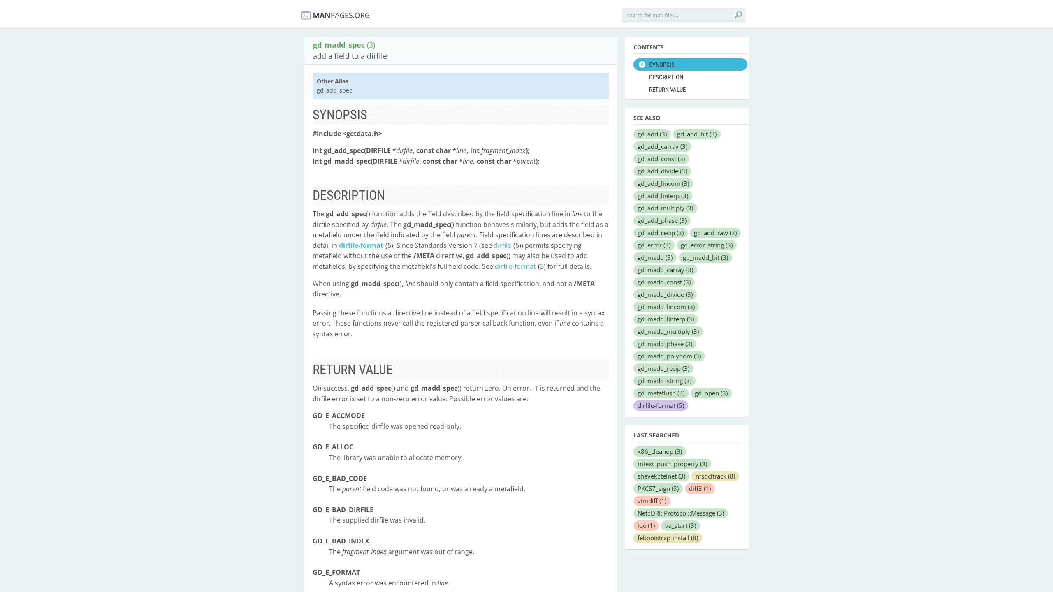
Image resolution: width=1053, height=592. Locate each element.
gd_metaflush (661, 393)
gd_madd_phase (665, 344)
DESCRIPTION (666, 77)
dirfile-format (361, 245)
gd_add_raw (715, 233)
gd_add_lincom (663, 183)
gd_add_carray (662, 146)
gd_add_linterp (663, 196)
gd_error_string (707, 245)
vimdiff (652, 501)
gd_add (652, 134)
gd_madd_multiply (668, 331)
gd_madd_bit (705, 257)
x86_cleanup (660, 451)
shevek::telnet (661, 476)
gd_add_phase (662, 220)
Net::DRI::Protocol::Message (681, 513)
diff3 (700, 488)
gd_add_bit (697, 134)
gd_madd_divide (665, 294)
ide (646, 525)
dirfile (502, 245)
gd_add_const (661, 159)
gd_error (654, 245)
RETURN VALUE (667, 89)
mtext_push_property (672, 464)
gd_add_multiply (665, 208)
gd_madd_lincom (666, 307)
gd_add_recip (661, 233)
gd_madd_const (664, 282)
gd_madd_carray (665, 270)
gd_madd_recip (663, 368)
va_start (680, 525)
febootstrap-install (668, 538)
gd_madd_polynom (669, 356)
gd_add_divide (662, 171)
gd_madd (655, 257)
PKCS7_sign (658, 488)
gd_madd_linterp (666, 319)
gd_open (711, 393)
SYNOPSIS (662, 65)
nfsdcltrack (715, 476)
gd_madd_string (664, 381)
